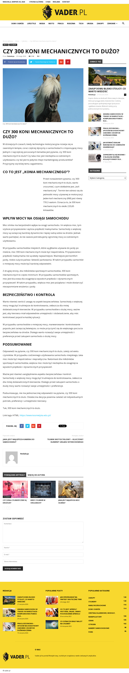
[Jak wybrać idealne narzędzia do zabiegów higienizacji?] (94, 145)
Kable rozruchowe (97, 605)
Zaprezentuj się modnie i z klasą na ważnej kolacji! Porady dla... (114, 157)
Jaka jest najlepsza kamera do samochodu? (18, 440)
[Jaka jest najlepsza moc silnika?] (70, 489)
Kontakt (66, 2)
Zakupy (100, 23)
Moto (51, 23)
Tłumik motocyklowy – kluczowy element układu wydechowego (65, 440)
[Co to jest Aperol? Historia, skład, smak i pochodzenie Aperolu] (52, 612)
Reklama (56, 2)
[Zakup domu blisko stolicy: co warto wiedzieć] (107, 76)
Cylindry (13, 45)
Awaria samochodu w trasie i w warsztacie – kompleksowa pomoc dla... (113, 117)
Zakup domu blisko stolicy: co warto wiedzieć (107, 90)
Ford (90, 632)
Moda (42, 23)
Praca (61, 23)
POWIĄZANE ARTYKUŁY (14, 475)
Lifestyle (31, 23)
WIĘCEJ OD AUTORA (36, 475)
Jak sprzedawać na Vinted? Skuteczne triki (71, 598)
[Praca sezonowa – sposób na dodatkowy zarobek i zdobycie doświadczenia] (94, 131)
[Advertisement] (64, 33)
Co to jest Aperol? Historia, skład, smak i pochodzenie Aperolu (70, 611)
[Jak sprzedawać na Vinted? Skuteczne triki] (52, 600)
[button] (123, 23)
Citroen (92, 624)
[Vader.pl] (64, 12)
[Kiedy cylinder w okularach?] (43, 489)
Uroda (90, 23)
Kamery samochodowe (98, 628)
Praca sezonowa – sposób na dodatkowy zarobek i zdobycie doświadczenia (113, 131)
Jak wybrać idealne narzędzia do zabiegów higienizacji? (114, 144)
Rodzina (71, 23)
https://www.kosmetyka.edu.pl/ (35, 415)
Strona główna (36, 2)
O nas (48, 2)
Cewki (90, 620)
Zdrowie (111, 23)
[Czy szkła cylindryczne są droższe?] (15, 489)
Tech (81, 23)
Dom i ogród (17, 23)
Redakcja (10, 56)
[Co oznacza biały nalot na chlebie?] (52, 624)
